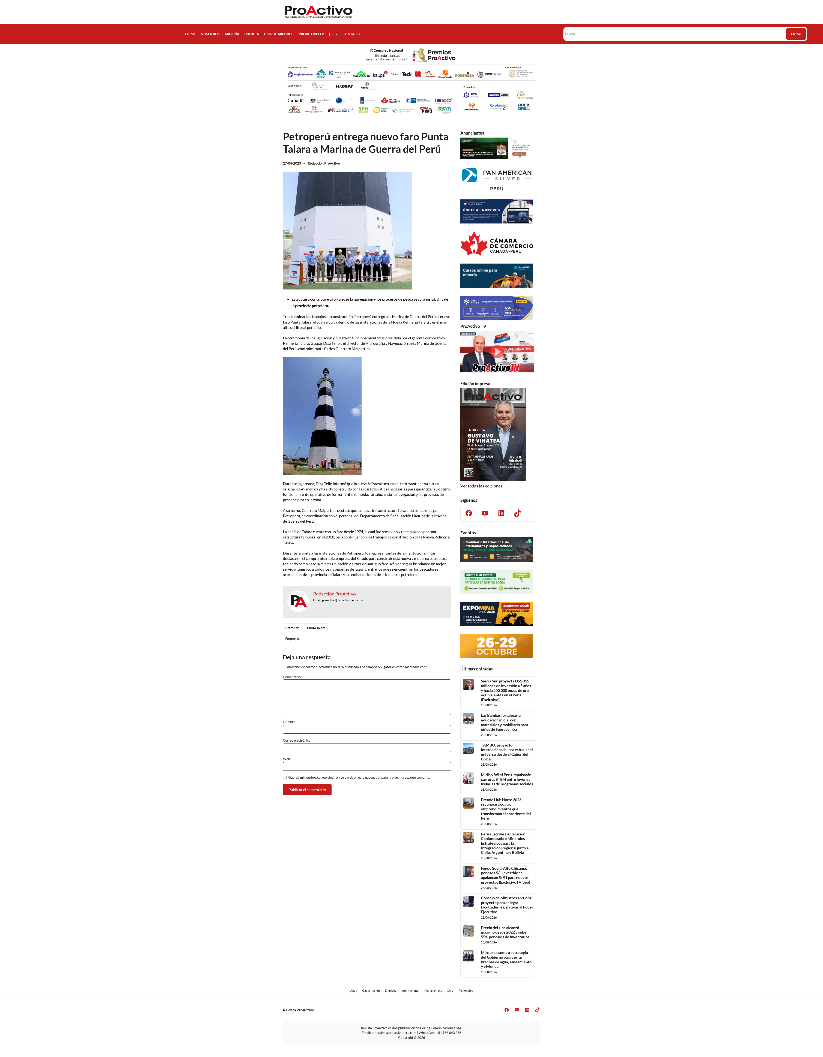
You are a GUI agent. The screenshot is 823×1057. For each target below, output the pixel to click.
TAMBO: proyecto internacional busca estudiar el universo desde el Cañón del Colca (507, 752)
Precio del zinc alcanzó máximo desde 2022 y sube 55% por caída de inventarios (505, 932)
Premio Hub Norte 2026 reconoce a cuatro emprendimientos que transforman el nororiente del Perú (506, 809)
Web (286, 759)
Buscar (796, 34)
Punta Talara (316, 628)
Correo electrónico (297, 740)
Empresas (292, 638)
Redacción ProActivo (324, 163)
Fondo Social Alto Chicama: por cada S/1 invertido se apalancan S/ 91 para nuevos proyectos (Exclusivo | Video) (505, 875)
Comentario (293, 677)
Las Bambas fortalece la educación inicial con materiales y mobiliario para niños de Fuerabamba (504, 722)
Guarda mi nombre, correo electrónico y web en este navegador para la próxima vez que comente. (359, 777)
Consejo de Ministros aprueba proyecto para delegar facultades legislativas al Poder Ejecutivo (507, 905)
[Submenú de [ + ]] (336, 34)
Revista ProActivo (298, 1010)
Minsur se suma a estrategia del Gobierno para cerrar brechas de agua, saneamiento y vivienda (506, 959)
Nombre (289, 722)
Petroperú (292, 628)
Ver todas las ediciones (481, 485)
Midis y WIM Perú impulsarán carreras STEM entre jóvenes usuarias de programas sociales (507, 779)
